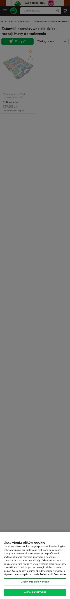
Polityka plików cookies (53, 575)
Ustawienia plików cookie (34, 582)
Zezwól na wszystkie (35, 592)
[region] (35, 565)
